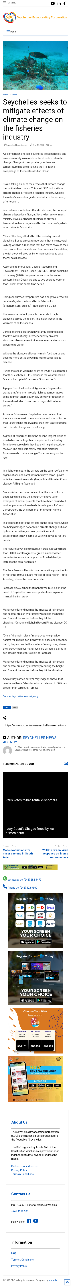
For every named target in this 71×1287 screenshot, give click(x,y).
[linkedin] (59, 3)
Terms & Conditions (22, 1174)
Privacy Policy (19, 1170)
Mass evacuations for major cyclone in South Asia (18, 853)
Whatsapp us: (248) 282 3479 (24, 879)
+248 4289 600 (19, 1211)
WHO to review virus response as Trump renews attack (55, 853)
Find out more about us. (24, 1166)
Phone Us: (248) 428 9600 (22, 887)
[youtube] (53, 3)
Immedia (53, 1280)
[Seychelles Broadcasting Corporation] (35, 22)
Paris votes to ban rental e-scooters (31, 800)
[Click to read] (35, 788)
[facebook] (64, 3)
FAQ (13, 1253)
